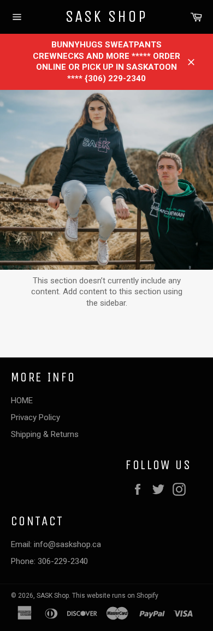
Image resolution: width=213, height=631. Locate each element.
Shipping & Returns (45, 434)
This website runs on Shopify (115, 595)
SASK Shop (106, 16)
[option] (106, 180)
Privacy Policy (35, 417)
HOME (22, 400)
